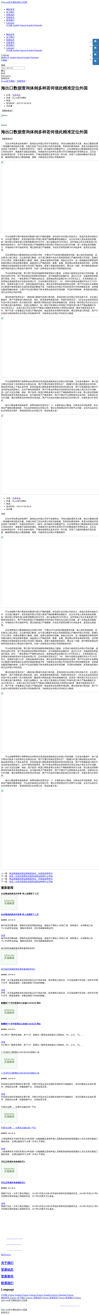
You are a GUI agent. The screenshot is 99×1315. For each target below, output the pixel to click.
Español (30, 25)
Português (38, 25)
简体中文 (5, 57)
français (19, 57)
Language (10, 23)
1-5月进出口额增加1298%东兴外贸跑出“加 (20, 1073)
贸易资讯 (10, 17)
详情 (3, 935)
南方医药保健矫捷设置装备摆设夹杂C (18, 969)
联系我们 (10, 20)
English (16, 25)
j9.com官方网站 (8, 81)
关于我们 (10, 12)
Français (23, 25)
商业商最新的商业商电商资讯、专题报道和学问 (31, 873)
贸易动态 (10, 15)
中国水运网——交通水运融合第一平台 (18, 1128)
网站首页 (10, 9)
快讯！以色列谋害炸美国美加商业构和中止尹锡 (31, 876)
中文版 (9, 25)
